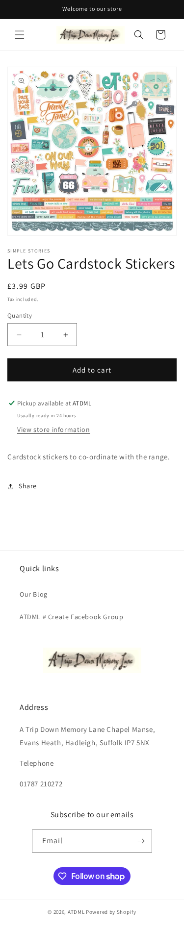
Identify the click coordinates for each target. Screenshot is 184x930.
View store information (53, 429)
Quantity (19, 315)
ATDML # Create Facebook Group (71, 616)
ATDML (76, 911)
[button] (19, 35)
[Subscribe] (141, 841)
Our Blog (34, 594)
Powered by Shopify (111, 911)
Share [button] (28, 485)
